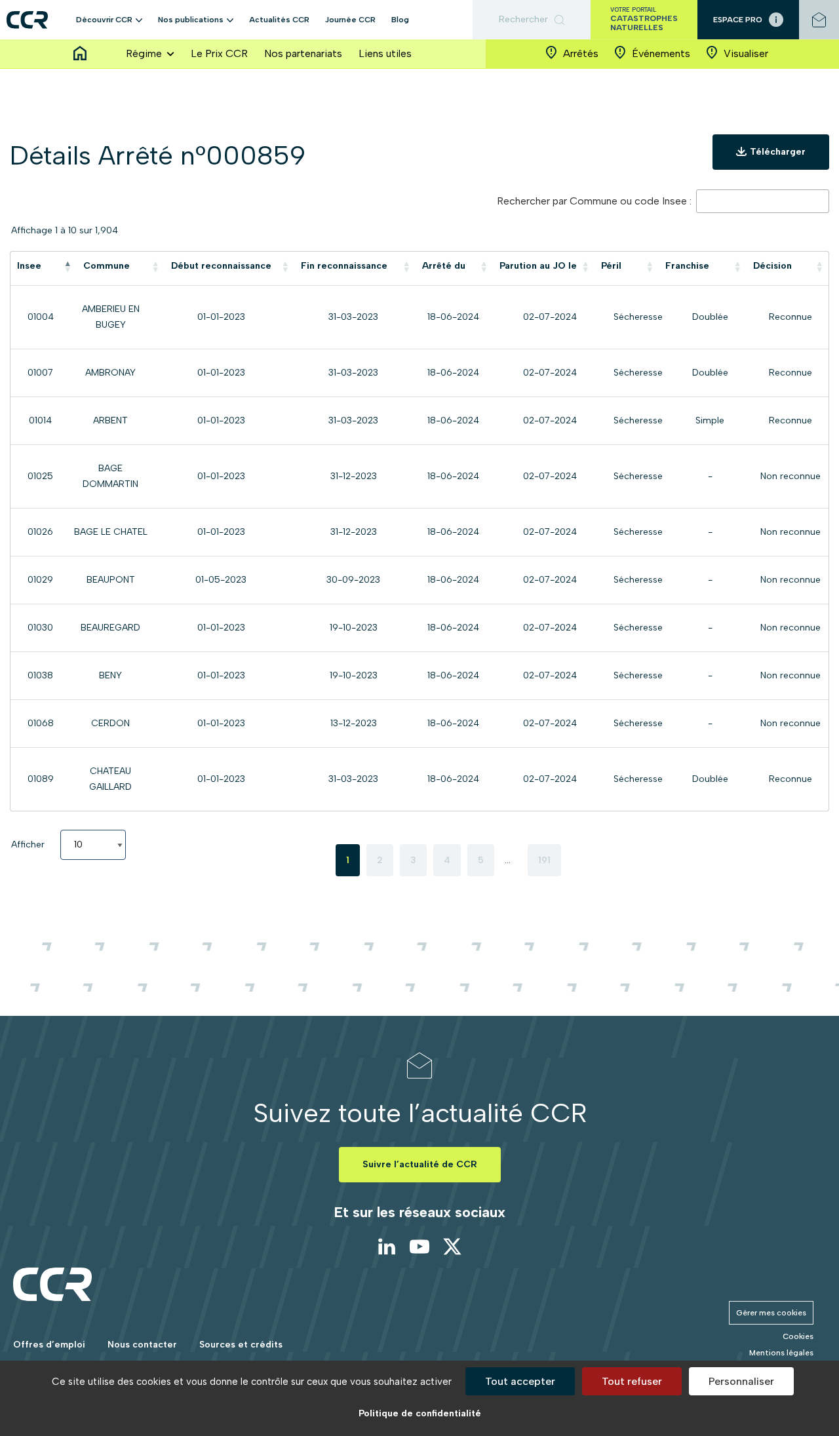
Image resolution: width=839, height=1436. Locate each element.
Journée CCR (350, 19)
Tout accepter (520, 1381)
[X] (452, 1246)
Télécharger (778, 151)
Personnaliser (741, 1381)
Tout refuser (632, 1381)
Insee (29, 265)
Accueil (80, 53)
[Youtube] (419, 1246)
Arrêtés (580, 53)
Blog (400, 19)
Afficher (29, 844)
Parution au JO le (538, 265)
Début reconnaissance (221, 265)
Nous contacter (142, 1344)
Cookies (798, 1336)
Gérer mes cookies (771, 1312)
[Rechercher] (532, 19)
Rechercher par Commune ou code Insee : (595, 201)
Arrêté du (443, 265)
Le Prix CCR (219, 53)
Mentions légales (781, 1352)
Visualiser (746, 53)
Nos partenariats (303, 53)
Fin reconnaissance (344, 265)
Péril (611, 265)
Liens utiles (385, 53)
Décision (772, 265)
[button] (139, 20)
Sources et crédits (241, 1344)
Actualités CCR (279, 19)
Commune (106, 265)
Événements (661, 53)
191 (544, 860)
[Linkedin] (387, 1246)
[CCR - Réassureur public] (27, 20)
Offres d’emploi (49, 1344)
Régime (144, 53)
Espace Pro (737, 19)
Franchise (687, 265)
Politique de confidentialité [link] (420, 1413)
